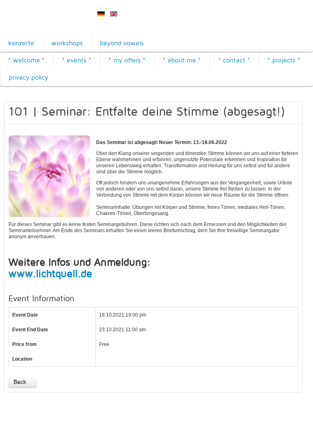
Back (19, 382)
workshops (67, 43)
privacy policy (28, 77)
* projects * (283, 60)
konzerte (21, 43)
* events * (76, 60)
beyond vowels (122, 43)
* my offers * (126, 60)
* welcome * (26, 60)
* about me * (182, 60)
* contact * (234, 60)
